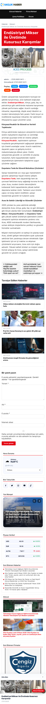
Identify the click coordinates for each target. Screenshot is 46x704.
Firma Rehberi (31, 11)
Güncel (12, 24)
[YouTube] (24, 485)
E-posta (6, 413)
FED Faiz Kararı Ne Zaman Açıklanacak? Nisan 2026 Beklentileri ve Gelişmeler (22, 584)
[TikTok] (30, 485)
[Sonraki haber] (39, 501)
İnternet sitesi (7, 422)
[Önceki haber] (34, 501)
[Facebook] (5, 485)
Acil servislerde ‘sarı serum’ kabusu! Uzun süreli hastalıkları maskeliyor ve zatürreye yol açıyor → (32, 268)
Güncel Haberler (15, 11)
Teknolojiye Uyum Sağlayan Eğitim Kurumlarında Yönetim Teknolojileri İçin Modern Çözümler (21, 570)
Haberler (5, 24)
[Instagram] (18, 485)
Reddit (7, 90)
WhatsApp (33, 86)
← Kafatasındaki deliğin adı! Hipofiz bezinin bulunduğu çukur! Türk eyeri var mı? (11, 268)
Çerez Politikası (18, 16)
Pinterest (16, 90)
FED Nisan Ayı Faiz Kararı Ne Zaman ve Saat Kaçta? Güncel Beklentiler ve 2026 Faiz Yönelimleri (22, 580)
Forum (31, 16)
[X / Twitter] (12, 485)
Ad (3, 404)
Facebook (23, 86)
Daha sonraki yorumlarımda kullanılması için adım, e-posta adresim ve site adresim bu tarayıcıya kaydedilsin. (23, 436)
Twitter (14, 86)
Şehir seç (9, 465)
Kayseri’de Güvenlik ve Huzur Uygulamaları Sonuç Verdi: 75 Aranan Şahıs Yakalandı (22, 588)
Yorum (5, 383)
